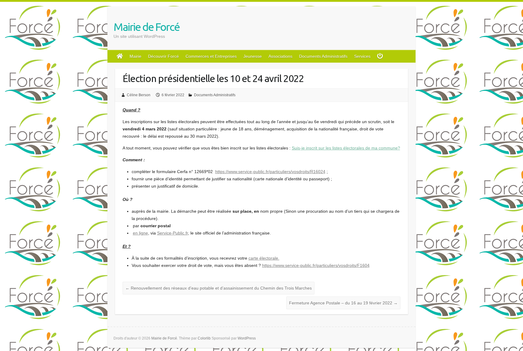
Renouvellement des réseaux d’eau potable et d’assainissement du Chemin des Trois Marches (218, 288)
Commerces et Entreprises (211, 56)
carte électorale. (263, 258)
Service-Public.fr (172, 233)
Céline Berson (138, 95)
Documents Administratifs (323, 56)
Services (362, 56)
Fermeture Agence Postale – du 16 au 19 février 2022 (343, 302)
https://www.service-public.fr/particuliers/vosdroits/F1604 (316, 265)
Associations (280, 56)
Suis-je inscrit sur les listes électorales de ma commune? (346, 148)
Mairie (135, 56)
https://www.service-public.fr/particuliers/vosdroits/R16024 (270, 171)
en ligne (140, 233)
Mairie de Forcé (146, 27)
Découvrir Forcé (163, 56)
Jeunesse (252, 56)
